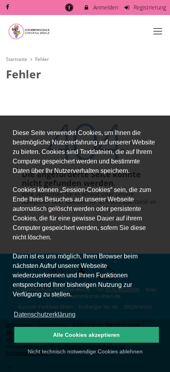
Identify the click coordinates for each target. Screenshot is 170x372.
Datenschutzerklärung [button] (45, 314)
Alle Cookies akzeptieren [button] (86, 335)
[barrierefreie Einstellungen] (69, 7)
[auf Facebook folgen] (8, 7)
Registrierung (149, 7)
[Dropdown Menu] (157, 31)
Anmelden (105, 7)
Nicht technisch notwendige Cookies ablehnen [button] (85, 351)
